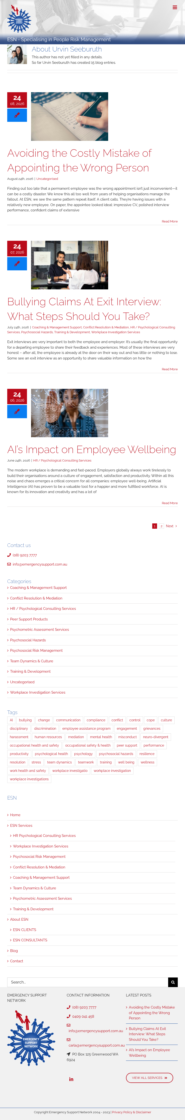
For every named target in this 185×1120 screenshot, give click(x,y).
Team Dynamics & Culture (31, 661)
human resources (48, 737)
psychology (83, 754)
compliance (96, 720)
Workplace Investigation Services (115, 332)
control (134, 720)
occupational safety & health (88, 745)
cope (151, 720)
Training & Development (72, 332)
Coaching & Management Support (57, 327)
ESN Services (21, 825)
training (106, 762)
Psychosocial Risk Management (36, 650)
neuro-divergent (155, 737)
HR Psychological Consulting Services (44, 835)
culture (166, 720)
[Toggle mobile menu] (175, 7)
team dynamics (59, 762)
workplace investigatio (69, 771)
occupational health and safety (34, 745)
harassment (19, 737)
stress (36, 762)
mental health (101, 737)
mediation (76, 737)
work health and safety (28, 771)
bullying (25, 720)
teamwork (86, 762)
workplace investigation (112, 771)
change (44, 720)
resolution (17, 762)
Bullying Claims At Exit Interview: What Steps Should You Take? (147, 1034)
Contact (16, 961)
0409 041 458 (82, 1016)
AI (11, 720)
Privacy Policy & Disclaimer (131, 1112)
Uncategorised (47, 179)
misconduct (127, 737)
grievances (151, 728)
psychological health (51, 754)
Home (15, 815)
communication (68, 720)
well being (126, 762)
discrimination (45, 728)
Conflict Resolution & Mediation (106, 327)
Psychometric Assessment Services (39, 629)
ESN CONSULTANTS (30, 940)
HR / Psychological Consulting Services (62, 460)
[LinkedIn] (71, 1079)
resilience (146, 754)
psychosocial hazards (116, 754)
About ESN (19, 919)
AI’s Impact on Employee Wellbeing (91, 449)
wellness (147, 762)
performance (154, 745)
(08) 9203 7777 (24, 555)
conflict (117, 720)
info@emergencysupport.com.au (39, 564)
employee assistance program (86, 728)
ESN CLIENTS (24, 930)
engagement (127, 728)
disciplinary (19, 728)
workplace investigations (29, 779)
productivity (19, 754)
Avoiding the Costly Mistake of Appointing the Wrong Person (152, 1012)
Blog (14, 951)
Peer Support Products (29, 619)
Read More (170, 221)
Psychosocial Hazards (37, 332)
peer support (127, 745)
